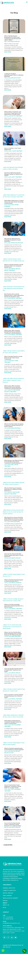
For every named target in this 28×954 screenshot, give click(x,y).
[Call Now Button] (24, 951)
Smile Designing (15, 428)
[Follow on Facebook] (8, 937)
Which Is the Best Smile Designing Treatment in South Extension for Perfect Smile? (13, 425)
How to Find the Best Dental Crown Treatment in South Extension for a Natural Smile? (12, 824)
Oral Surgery (7, 895)
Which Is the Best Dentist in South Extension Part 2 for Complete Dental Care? (13, 266)
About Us (6, 905)
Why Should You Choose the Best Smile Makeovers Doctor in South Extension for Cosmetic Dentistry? (13, 519)
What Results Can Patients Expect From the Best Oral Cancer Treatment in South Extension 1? (13, 462)
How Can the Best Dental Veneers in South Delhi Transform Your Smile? (13, 670)
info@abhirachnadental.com (11, 923)
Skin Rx (5, 900)
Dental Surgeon (16, 582)
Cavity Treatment (17, 177)
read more (7, 52)
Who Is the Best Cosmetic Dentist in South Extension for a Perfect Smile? (13, 696)
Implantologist (16, 78)
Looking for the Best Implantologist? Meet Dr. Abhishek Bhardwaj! (13, 75)
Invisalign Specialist (17, 242)
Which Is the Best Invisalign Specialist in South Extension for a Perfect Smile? (13, 606)
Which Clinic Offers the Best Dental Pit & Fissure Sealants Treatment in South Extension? (12, 332)
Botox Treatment (17, 116)
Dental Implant (15, 41)
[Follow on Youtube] (15, 937)
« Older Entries (7, 845)
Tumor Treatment (17, 151)
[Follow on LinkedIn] (11, 937)
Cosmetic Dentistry (9, 890)
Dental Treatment (9, 270)
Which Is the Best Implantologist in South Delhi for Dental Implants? (14, 749)
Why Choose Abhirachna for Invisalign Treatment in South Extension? (12, 240)
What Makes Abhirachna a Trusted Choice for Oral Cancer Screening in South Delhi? (13, 202)
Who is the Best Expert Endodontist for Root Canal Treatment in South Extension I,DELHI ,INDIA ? (12, 38)
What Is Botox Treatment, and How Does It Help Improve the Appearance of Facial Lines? (12, 113)
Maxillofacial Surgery (10, 898)
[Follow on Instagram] (4, 937)
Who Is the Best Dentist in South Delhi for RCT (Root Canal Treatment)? (13, 358)
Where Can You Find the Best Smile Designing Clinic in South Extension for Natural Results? (13, 634)
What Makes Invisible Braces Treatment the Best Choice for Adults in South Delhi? (13, 722)
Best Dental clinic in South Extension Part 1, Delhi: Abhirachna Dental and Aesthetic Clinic (14, 295)
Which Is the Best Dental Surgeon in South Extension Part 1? (13, 580)
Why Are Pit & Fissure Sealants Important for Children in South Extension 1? (13, 489)
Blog (4, 907)
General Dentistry (9, 888)
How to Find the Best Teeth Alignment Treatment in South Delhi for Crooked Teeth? (12, 786)
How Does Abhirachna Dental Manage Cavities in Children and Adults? (13, 174)
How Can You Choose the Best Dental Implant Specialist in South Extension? (13, 555)
